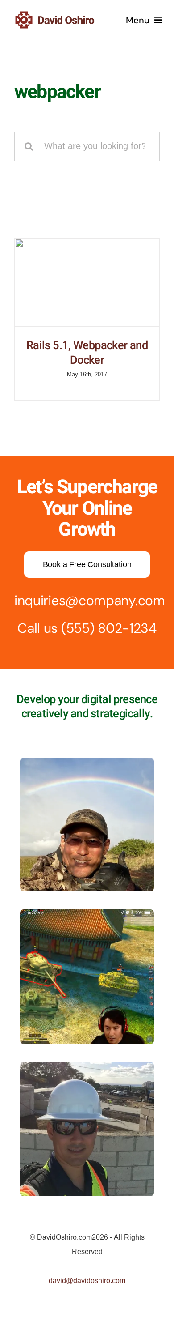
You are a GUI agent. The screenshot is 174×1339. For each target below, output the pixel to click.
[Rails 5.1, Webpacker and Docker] (87, 282)
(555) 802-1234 (109, 628)
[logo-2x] (65, 14)
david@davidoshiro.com (87, 1280)
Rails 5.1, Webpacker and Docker (87, 353)
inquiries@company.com (89, 600)
